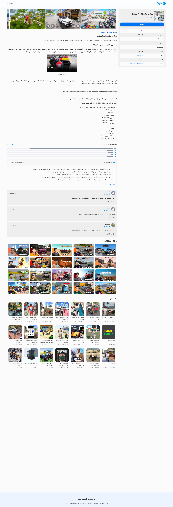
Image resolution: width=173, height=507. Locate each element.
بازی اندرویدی (140, 55)
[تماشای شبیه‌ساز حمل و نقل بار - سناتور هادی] (18, 250)
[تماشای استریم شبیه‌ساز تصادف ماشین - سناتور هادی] (18, 263)
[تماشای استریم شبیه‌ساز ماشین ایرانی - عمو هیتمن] (40, 275)
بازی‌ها (110, 32)
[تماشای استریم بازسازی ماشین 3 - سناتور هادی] (84, 250)
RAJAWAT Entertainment (136, 64)
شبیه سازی (140, 60)
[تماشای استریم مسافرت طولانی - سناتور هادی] (105, 263)
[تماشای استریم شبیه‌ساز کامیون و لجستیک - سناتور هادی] (62, 288)
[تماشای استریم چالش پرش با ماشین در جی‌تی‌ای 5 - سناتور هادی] (40, 288)
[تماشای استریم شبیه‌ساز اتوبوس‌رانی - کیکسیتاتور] (84, 288)
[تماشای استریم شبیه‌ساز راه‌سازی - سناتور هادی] (105, 288)
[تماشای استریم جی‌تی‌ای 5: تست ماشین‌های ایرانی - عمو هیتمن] (62, 275)
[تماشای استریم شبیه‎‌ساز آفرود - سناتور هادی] (18, 288)
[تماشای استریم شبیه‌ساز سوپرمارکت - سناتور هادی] (18, 275)
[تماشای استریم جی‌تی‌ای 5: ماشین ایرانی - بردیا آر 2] (40, 250)
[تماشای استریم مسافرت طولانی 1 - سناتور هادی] (62, 250)
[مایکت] (160, 5)
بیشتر (113, 185)
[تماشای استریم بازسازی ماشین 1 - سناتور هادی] (62, 263)
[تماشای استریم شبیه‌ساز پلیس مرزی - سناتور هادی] (40, 263)
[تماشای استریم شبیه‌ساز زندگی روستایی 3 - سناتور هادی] (105, 275)
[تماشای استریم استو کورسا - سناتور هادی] (84, 275)
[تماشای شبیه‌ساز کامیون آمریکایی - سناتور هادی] (105, 250)
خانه (115, 32)
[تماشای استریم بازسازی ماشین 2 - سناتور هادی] (84, 263)
